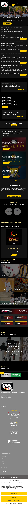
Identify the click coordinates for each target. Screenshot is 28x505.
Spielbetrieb (4, 456)
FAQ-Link (3, 191)
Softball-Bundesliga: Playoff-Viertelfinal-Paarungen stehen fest (13, 42)
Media (3, 463)
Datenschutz (15, 503)
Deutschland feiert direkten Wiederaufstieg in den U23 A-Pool (12, 18)
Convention (7, 37)
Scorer (19, 37)
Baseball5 (4, 289)
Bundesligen (8, 49)
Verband (3, 451)
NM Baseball (13, 20)
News (11, 37)
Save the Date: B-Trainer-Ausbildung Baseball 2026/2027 (11, 66)
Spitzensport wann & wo (20, 302)
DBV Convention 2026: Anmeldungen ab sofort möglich (12, 28)
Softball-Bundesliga (17, 49)
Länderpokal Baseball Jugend (7, 98)
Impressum (20, 503)
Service (3, 461)
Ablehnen (14, 497)
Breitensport (8, 61)
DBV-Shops (4, 275)
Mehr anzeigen (14, 180)
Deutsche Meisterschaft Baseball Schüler (10, 104)
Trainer (22, 37)
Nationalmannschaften (8, 303)
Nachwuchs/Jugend (15, 61)
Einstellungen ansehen (14, 500)
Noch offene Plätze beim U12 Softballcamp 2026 (13, 54)
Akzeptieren (14, 493)
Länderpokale (19, 289)
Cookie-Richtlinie (9, 503)
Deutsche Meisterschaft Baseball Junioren (10, 101)
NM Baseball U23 (19, 20)
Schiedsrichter (15, 37)
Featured (9, 20)
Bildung (3, 37)
